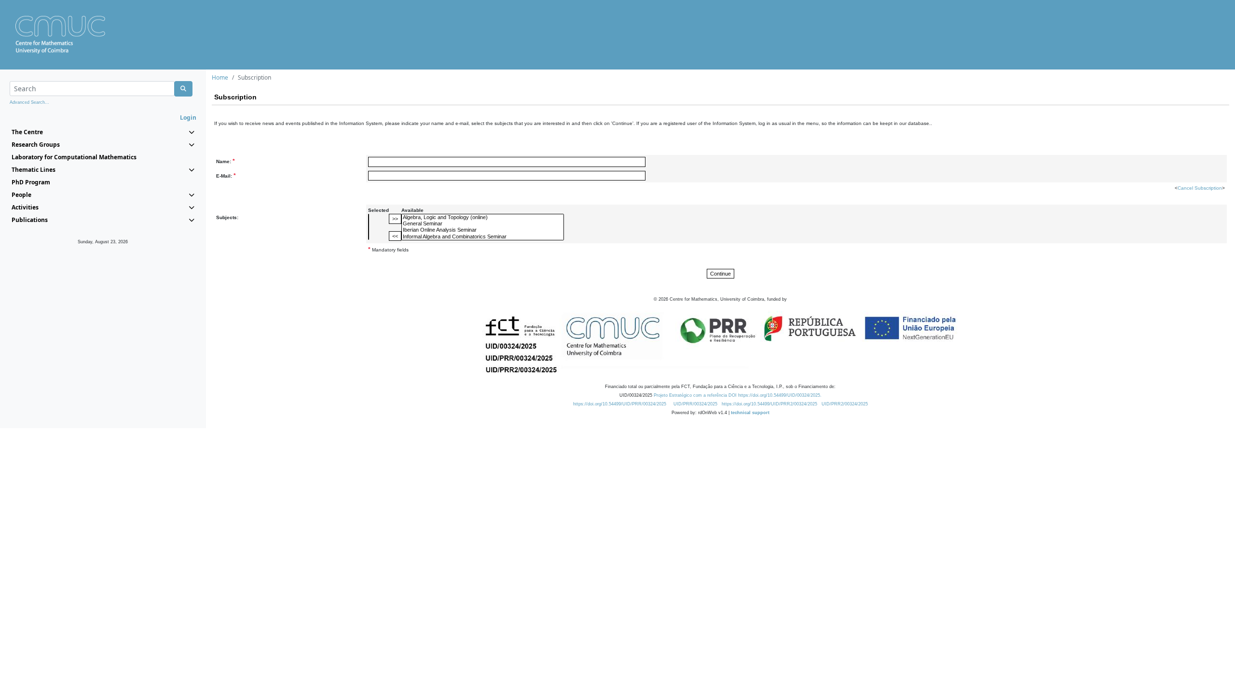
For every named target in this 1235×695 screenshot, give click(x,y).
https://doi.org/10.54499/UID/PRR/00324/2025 (619, 404)
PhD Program (31, 182)
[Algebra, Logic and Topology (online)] (482, 217)
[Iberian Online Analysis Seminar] (482, 230)
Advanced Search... (29, 102)
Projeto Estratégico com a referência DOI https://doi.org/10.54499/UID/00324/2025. (738, 395)
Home (220, 77)
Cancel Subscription (1200, 188)
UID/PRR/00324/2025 (695, 404)
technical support (750, 412)
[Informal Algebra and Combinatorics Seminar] (482, 237)
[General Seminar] (482, 224)
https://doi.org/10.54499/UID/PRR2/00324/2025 (769, 404)
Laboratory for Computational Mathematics (74, 157)
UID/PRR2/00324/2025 (845, 404)
